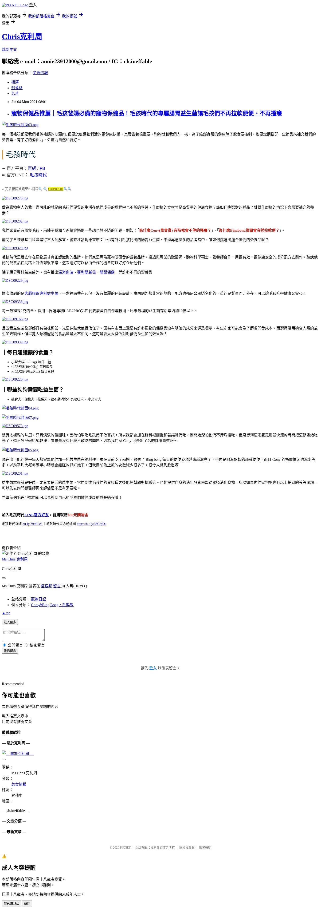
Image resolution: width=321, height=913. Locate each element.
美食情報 (40, 73)
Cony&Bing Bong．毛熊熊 (52, 605)
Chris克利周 (22, 36)
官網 (32, 168)
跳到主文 (9, 50)
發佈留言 (10, 651)
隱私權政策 (187, 847)
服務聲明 (205, 847)
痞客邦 (46, 586)
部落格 (17, 88)
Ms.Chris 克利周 (15, 559)
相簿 (15, 82)
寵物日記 (38, 599)
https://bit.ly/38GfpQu (91, 524)
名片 (15, 93)
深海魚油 (65, 272)
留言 (57, 586)
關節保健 (107, 272)
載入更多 (10, 622)
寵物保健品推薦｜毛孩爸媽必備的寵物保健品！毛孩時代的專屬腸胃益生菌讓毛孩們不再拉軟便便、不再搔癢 (146, 113)
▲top (6, 613)
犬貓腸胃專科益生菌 (41, 293)
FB (42, 168)
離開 (27, 903)
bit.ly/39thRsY (33, 524)
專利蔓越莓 (86, 272)
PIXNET (125, 847)
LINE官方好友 (36, 515)
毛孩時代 (38, 175)
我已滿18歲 (11, 903)
